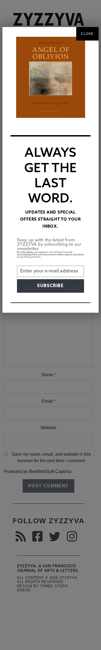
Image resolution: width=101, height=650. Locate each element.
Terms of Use (60, 252)
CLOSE (87, 34)
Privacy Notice (32, 257)
